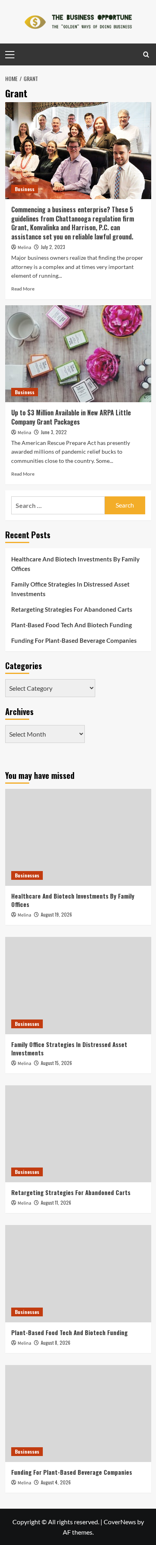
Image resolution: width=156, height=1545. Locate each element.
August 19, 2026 (56, 914)
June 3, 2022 (54, 432)
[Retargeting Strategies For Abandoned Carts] (78, 1133)
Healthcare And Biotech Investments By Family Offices (75, 563)
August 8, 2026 (55, 1342)
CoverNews (120, 1521)
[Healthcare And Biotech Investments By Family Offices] (78, 837)
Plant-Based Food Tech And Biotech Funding (71, 624)
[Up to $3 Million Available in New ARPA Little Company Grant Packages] (78, 353)
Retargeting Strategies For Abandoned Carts (71, 609)
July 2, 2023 (53, 246)
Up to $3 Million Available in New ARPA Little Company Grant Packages (71, 417)
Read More (22, 289)
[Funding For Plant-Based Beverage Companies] (78, 1413)
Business (24, 189)
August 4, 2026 (56, 1482)
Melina (24, 247)
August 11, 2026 (56, 1202)
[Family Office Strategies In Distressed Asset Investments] (78, 985)
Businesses (27, 875)
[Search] (146, 54)
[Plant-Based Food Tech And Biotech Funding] (78, 1273)
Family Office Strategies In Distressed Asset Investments (70, 589)
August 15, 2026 (56, 1062)
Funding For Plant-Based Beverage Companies (74, 640)
